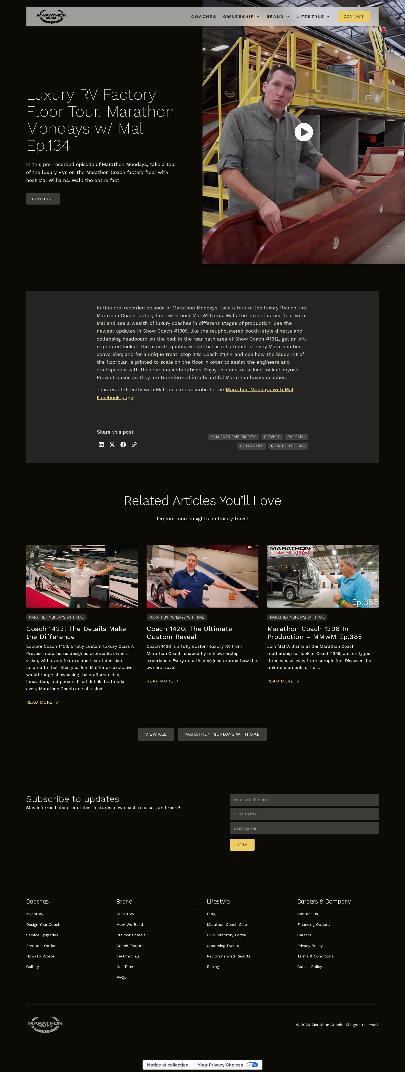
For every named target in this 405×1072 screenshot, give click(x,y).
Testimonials (128, 956)
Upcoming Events (223, 945)
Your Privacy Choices (220, 1065)
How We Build (130, 924)
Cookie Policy (309, 966)
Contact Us (307, 914)
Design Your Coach (43, 924)
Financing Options (313, 924)
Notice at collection (167, 1065)
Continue (43, 199)
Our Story (125, 914)
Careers (304, 935)
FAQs (121, 977)
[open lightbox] (303, 132)
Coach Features (131, 945)
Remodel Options (42, 945)
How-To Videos (40, 956)
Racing (213, 966)
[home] (51, 16)
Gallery (32, 966)
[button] (241, 16)
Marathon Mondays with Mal (222, 734)
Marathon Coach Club (227, 924)
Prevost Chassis (131, 935)
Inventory (34, 914)
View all (156, 734)
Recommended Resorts (228, 956)
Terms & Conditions (315, 956)
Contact (354, 16)
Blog (211, 914)
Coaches (203, 16)
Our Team (125, 966)
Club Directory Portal (226, 935)
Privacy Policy (310, 945)
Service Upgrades (42, 935)
